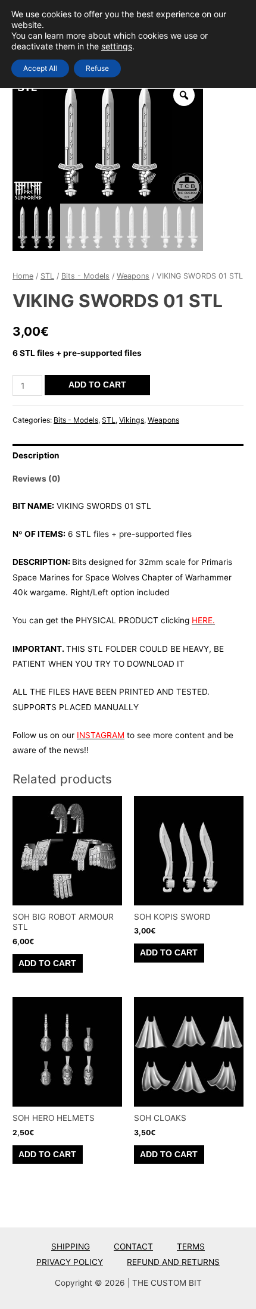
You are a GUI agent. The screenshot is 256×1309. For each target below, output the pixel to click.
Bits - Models (85, 275)
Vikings (131, 419)
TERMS (191, 1246)
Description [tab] (36, 455)
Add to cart (97, 384)
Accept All (40, 68)
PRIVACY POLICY (69, 1262)
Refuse (97, 68)
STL (47, 275)
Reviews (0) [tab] (37, 478)
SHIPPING (70, 1246)
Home (23, 275)
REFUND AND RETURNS (173, 1262)
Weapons (133, 275)
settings (116, 46)
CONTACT (133, 1246)
